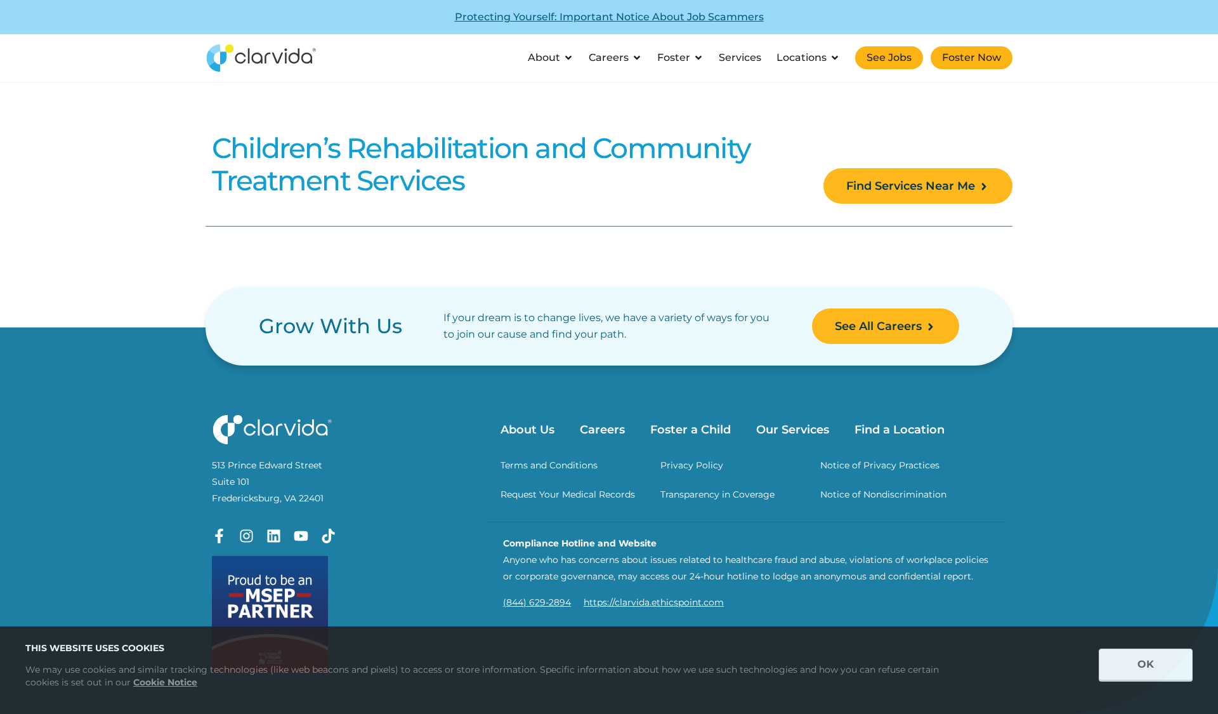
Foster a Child (690, 430)
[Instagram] (246, 536)
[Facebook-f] (219, 536)
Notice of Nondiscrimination (883, 494)
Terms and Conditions (549, 465)
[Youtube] (301, 536)
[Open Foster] (698, 57)
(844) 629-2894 (537, 602)
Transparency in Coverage (717, 494)
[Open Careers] (637, 57)
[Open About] (568, 57)
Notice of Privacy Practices (880, 465)
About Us (527, 430)
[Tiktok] (328, 536)
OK (1145, 664)
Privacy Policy (691, 465)
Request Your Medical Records (568, 494)
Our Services (792, 430)
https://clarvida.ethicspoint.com (654, 602)
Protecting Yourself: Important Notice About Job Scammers (609, 17)
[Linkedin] (273, 536)
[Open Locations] (835, 57)
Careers (602, 430)
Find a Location (900, 430)
